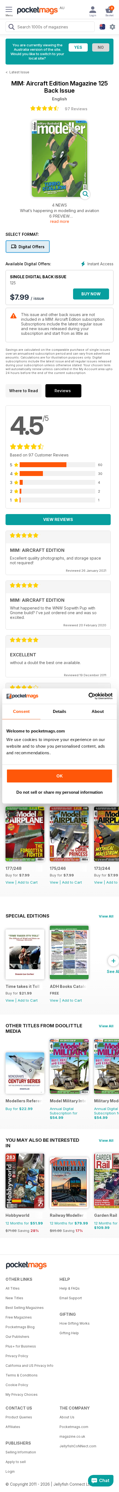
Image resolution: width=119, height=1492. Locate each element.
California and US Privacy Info (29, 1365)
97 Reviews (76, 108)
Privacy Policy (17, 1356)
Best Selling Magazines (25, 1308)
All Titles (13, 1288)
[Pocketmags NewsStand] (36, 11)
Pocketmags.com (74, 1427)
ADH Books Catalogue (68, 986)
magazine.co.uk (72, 1436)
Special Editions (27, 916)
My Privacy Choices (22, 1394)
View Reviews (58, 519)
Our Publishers (17, 1337)
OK (59, 776)
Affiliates (13, 1427)
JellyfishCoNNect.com (78, 1446)
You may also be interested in (42, 1140)
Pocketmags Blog (20, 1327)
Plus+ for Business (21, 1346)
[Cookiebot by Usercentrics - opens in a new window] (88, 696)
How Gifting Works (75, 1323)
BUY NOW (91, 294)
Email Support (71, 1298)
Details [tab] (59, 711)
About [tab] (98, 711)
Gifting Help (69, 1333)
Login (10, 1471)
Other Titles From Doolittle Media (44, 1025)
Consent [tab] (21, 711)
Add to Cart (28, 882)
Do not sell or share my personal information (59, 792)
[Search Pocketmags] (11, 27)
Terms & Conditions (22, 1375)
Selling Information (21, 1452)
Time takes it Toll (23, 986)
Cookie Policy (17, 1385)
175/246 (58, 868)
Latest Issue (19, 72)
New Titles (14, 1298)
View (10, 882)
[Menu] (9, 10)
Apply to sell (16, 1462)
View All (106, 916)
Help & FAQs (70, 1288)
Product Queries (19, 1417)
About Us (67, 1417)
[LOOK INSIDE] (59, 195)
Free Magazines (19, 1317)
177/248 (14, 868)
